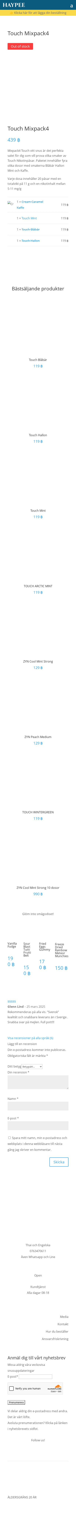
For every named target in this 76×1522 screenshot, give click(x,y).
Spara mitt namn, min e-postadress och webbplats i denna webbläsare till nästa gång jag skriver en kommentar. (37, 1144)
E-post (13, 1118)
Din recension (18, 1072)
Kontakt (63, 1324)
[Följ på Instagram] (38, 1452)
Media (64, 1317)
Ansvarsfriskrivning (55, 1339)
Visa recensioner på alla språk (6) (30, 1038)
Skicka (58, 1161)
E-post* (13, 1377)
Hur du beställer (57, 1331)
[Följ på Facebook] (30, 1452)
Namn (13, 1099)
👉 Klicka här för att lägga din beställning (38, 13)
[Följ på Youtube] (46, 1452)
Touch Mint (29, 218)
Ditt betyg (14, 1066)
